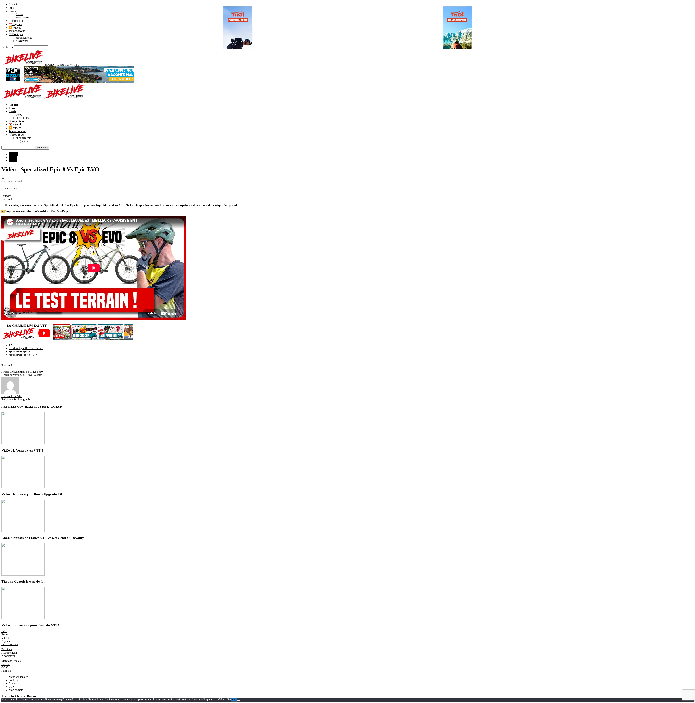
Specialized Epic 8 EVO (23, 354)
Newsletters (8, 655)
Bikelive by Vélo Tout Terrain (26, 348)
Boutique (6, 649)
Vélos (19, 14)
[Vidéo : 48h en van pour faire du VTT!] (23, 618)
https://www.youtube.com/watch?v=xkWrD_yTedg (36, 211)
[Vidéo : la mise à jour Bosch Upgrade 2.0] (23, 487)
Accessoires (23, 17)
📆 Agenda (15, 24)
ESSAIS (13, 154)
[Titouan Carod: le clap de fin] (23, 574)
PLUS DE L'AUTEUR (48, 406)
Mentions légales (11, 660)
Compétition (16, 20)
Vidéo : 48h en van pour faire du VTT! (30, 625)
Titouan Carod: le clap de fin (23, 581)
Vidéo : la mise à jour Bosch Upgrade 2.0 (31, 494)
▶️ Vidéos (15, 27)
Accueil (13, 4)
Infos (11, 7)
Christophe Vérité (11, 181)
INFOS (13, 157)
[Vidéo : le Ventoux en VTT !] (23, 443)
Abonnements (24, 37)
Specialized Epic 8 (19, 351)
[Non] (238, 700)
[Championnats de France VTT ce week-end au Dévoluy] (23, 530)
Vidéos (13, 160)
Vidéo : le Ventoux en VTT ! (22, 450)
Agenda (5, 641)
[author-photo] (10, 392)
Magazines (22, 40)
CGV (4, 667)
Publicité (6, 670)
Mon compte (16, 689)
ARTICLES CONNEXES (17, 406)
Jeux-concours (17, 30)
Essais (12, 10)
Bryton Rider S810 (32, 371)
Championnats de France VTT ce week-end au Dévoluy (42, 538)
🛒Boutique (16, 34)
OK (234, 699)
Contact (5, 664)
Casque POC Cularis (30, 374)
